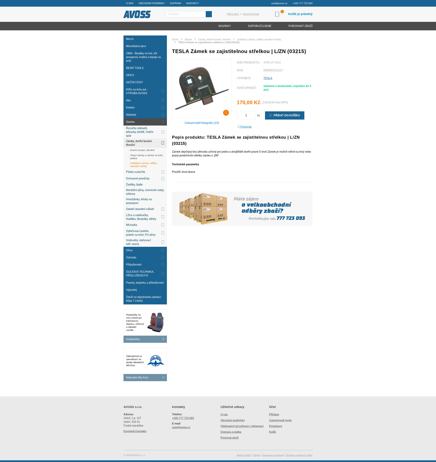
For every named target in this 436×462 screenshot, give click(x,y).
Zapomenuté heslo (280, 420)
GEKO (130, 75)
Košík (272, 431)
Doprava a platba (231, 431)
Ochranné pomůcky (138, 178)
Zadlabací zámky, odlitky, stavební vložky (143, 164)
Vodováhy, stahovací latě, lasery (138, 242)
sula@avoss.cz (279, 3)
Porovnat (245, 126)
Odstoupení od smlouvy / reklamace (242, 426)
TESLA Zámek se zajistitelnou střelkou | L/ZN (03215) (208, 42)
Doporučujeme (259, 26)
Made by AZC (244, 455)
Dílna (129, 250)
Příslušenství (134, 264)
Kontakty (192, 3)
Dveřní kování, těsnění (142, 150)
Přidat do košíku (285, 115)
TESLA (267, 78)
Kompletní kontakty (134, 431)
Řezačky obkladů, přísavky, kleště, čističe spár (139, 132)
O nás (129, 3)
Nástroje (131, 114)
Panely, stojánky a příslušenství (145, 282)
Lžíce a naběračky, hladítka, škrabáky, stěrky (141, 217)
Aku (128, 100)
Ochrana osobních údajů (299, 455)
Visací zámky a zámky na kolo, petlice (146, 157)
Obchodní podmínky (152, 3)
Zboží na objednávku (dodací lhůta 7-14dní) (143, 299)
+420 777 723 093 (303, 3)
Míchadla (131, 224)
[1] (209, 14)
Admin (256, 455)
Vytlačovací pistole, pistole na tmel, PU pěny (140, 233)
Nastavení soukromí (273, 455)
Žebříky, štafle (134, 184)
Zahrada (131, 257)
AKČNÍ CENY (134, 82)
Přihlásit (233, 14)
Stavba (130, 121)
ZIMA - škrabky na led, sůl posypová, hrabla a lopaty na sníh (143, 57)
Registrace (275, 426)
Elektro (130, 107)
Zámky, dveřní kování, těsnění (139, 143)
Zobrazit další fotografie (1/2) (202, 122)
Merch (130, 39)
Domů (175, 39)
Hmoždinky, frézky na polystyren (139, 201)
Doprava (175, 3)
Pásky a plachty (135, 171)
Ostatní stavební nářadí (140, 209)
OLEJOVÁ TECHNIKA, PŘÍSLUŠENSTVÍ (140, 273)
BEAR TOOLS (135, 68)
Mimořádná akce (136, 46)
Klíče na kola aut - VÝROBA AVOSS (137, 91)
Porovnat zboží (301, 26)
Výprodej (131, 289)
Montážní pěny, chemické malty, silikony (145, 192)
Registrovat (251, 14)
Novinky (225, 26)
